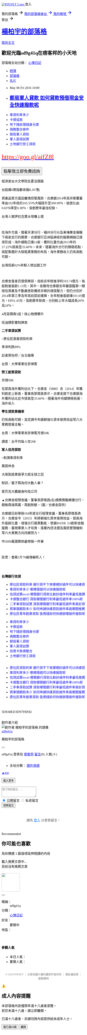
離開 (23, 1027)
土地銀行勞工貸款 (23, 144)
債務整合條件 (19, 129)
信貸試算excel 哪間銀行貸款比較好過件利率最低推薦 (47, 594)
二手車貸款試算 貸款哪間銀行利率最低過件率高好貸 (47, 604)
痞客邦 (29, 754)
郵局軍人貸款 (19, 134)
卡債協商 (16, 119)
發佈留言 (8, 805)
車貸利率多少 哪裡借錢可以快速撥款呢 (38, 589)
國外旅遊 (33, 765)
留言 (37, 754)
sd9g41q (7, 731)
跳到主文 (8, 42)
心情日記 (34, 63)
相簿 (13, 71)
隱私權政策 (72, 974)
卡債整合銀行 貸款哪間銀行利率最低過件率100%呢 (46, 599)
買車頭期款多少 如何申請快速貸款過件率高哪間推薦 (47, 609)
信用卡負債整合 (21, 651)
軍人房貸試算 (19, 139)
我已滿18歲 (10, 1027)
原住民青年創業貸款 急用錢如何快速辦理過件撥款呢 (47, 613)
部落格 (14, 76)
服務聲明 (43, 978)
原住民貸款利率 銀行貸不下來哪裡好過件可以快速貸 (47, 584)
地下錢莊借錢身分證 (24, 124)
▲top (5, 772)
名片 (13, 80)
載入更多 (8, 780)
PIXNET (18, 974)
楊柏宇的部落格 (24, 31)
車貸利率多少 (19, 115)
